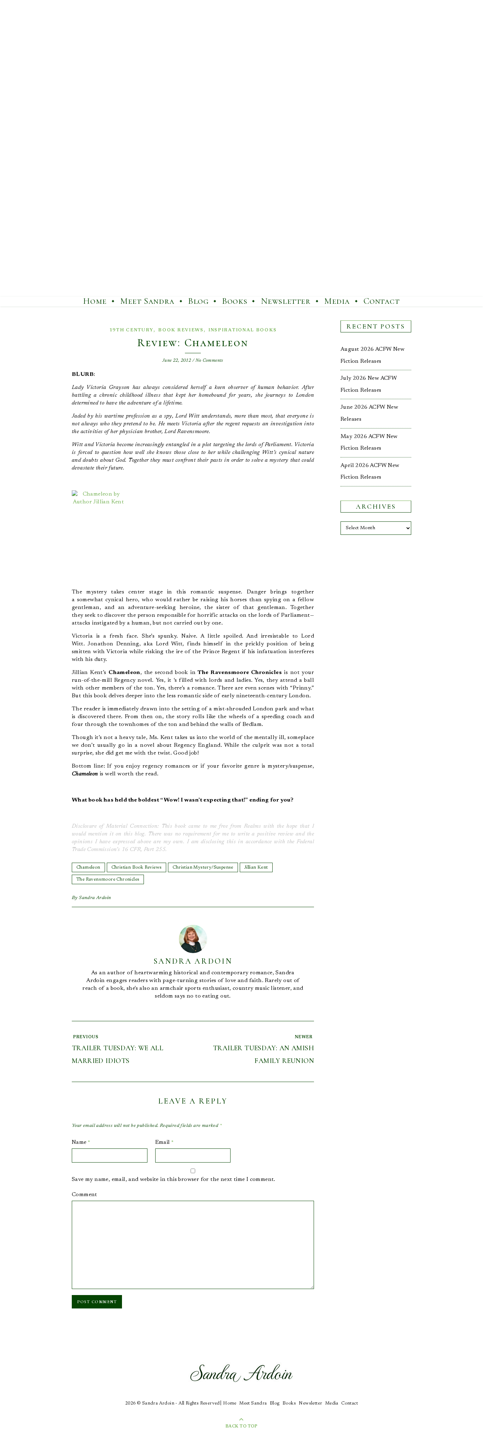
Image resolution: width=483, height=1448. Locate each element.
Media (337, 301)
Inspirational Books (242, 330)
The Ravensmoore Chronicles (107, 879)
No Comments (209, 360)
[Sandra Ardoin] (241, 148)
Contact (381, 301)
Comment (84, 1195)
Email (164, 1142)
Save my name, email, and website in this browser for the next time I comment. (173, 1179)
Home (94, 301)
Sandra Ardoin (95, 898)
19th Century (131, 330)
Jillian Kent (256, 867)
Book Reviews (180, 330)
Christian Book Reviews (136, 867)
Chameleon (88, 867)
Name (81, 1142)
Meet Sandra (147, 301)
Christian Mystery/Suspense (203, 867)
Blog (198, 301)
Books (234, 301)
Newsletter (286, 301)
